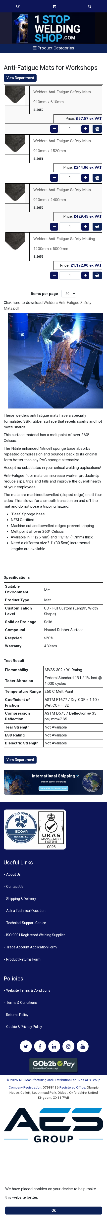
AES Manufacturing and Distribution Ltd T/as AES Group (60, 1080)
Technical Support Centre (26, 923)
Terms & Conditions (21, 1003)
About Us (13, 874)
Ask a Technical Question (26, 911)
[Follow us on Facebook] (40, 1046)
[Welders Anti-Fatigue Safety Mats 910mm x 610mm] (15, 95)
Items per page (44, 293)
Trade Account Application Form (31, 947)
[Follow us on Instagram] (68, 1046)
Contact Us (14, 887)
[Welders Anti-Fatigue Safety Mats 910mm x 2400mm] (15, 193)
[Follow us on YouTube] (83, 1046)
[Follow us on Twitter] (26, 1046)
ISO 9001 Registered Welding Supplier (35, 935)
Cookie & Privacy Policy (24, 1027)
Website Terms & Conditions (28, 990)
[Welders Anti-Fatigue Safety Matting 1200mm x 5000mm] (15, 242)
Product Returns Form (23, 959)
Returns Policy (17, 1015)
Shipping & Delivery (21, 899)
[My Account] (18, 6)
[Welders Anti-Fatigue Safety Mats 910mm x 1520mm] (15, 144)
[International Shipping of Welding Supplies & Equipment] (53, 782)
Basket (54, 6)
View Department (20, 78)
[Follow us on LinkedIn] (54, 1046)
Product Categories (55, 47)
